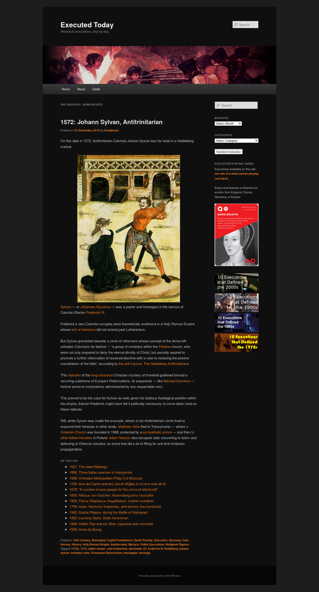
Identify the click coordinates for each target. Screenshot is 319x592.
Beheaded (98, 540)
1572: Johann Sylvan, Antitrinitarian (111, 121)
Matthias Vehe (129, 426)
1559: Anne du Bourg (85, 529)
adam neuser (97, 548)
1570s (75, 548)
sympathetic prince (157, 432)
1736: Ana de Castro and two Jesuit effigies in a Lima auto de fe (117, 483)
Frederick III (95, 312)
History (77, 544)
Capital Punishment (120, 540)
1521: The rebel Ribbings (88, 466)
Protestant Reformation (106, 553)
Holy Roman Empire (96, 544)
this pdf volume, (153, 363)
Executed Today (87, 24)
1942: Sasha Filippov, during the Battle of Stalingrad (108, 512)
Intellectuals (119, 544)
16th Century (81, 540)
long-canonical (102, 374)
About (81, 89)
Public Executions (152, 544)
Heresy (65, 544)
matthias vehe (80, 553)
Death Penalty (143, 540)
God (185, 540)
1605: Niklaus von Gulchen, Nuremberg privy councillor (111, 495)
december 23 (137, 548)
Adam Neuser (119, 437)
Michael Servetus (176, 380)
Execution (160, 540)
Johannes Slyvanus (95, 306)
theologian (131, 553)
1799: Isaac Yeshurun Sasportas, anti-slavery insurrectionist (115, 506)
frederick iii (155, 548)
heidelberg (171, 548)
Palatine (165, 346)
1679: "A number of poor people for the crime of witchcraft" (113, 489)
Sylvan (65, 306)
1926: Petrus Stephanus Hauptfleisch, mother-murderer (111, 500)
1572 (83, 548)
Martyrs (133, 544)
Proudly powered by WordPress (159, 576)
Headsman (111, 130)
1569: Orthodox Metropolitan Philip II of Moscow (105, 478)
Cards (96, 89)
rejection (74, 374)
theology (144, 553)
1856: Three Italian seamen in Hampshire (100, 472)
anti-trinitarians (117, 548)
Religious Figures (177, 544)
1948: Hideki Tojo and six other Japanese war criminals (111, 523)
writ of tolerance (83, 329)
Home (66, 89)
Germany (175, 540)
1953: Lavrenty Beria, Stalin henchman (98, 517)
